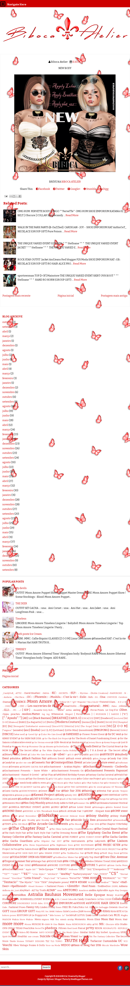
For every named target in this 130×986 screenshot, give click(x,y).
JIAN (81, 911)
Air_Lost (15, 890)
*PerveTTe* (75, 878)
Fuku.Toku (78, 907)
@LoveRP (54, 799)
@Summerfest (104, 820)
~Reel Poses (88, 886)
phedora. (51, 928)
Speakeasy (114, 932)
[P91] (115, 722)
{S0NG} (124, 730)
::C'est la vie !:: (70, 696)
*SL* (119, 878)
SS (15, 936)
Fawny (30, 907)
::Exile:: (83, 696)
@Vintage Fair (38, 861)
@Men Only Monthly (33, 802)
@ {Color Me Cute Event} (51, 734)
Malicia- (30, 919)
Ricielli (14, 932)
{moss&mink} (86, 730)
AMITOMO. (70, 890)
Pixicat (81, 928)
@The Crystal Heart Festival (111, 828)
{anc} (27, 730)
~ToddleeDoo (103, 886)
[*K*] (125, 714)
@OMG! (55, 807)
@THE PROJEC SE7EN (107, 844)
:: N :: (125, 693)
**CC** (6, 874)
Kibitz (106, 911)
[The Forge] (86, 726)
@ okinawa (48, 746)
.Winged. (69, 714)
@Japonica (8, 795)
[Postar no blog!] (14, 196)
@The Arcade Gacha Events (48, 824)
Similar (84, 932)
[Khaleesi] (13, 722)
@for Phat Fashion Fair (93, 783)
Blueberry (7, 899)
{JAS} (43, 730)
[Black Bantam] (42, 718)
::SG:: (96, 697)
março (6, 336)
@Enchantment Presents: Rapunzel (106, 770)
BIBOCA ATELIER (71, 181)
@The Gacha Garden (115, 836)
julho (5, 354)
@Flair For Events (16, 779)
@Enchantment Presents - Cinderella (105, 766)
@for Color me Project (89, 778)
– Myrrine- (83, 693)
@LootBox (23, 798)
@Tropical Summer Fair (16, 861)
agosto (6, 350)
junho (5, 359)
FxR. (87, 907)
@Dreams (14, 766)
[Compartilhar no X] (17, 196)
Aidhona (6, 890)
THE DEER (21, 603)
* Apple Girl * (30, 869)
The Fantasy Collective (104, 936)
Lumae (95, 915)
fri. (70, 907)
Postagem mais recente (16, 295)
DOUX (34, 903)
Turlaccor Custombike (103, 941)
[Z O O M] (120, 726)
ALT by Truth (39, 890)
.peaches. (15, 714)
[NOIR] (108, 722)
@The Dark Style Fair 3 (39, 833)
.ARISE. (85, 710)
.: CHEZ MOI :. (10, 706)
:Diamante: (8, 702)
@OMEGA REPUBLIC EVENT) (25, 807)
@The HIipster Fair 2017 (48, 841)
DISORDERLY (23, 903)
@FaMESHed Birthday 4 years (69, 774)
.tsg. (48, 714)
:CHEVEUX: (112, 697)
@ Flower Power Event (92, 734)
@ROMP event (119, 810)
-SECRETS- (63, 693)
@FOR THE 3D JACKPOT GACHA (24, 787)
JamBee (74, 911)
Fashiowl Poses (17, 907)
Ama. (59, 890)
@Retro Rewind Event (117, 807)
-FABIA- (46, 693)
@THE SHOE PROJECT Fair (108, 849)
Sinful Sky (94, 932)
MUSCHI (36, 924)
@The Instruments (74, 841)
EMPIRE (53, 903)
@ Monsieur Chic (35, 746)
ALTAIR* (51, 890)
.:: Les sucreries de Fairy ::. (43, 706)
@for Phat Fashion (72, 783)
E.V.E (46, 903)
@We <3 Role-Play (73, 861)
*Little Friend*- (32, 878)
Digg (105, 188)
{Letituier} (58, 730)
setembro (8, 326)
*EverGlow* (17, 878)
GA (96, 907)
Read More (72, 215)
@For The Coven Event (52, 787)
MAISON (6, 919)
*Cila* (95, 874)
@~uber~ (60, 754)
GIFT (5, 911)
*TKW (36, 882)
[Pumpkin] (123, 722)
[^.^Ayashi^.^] (12, 718)
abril (5, 331)
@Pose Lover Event (80, 807)
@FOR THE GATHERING (76, 787)
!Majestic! (82, 702)
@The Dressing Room (65, 833)
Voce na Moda (53, 945)
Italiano (58, 911)
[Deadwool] (107, 718)
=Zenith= (73, 886)
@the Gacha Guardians (17, 840)
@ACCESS (94, 754)
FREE (65, 907)
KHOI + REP (96, 911)
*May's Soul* (49, 878)
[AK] (25, 718)
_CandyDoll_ (8, 693)
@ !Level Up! (32, 734)
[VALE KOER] (99, 726)
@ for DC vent (113, 734)
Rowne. (34, 932)
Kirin (113, 911)
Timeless (21, 618)
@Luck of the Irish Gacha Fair (73, 799)
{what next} (19, 734)
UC (120, 941)
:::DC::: (29, 696)
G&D (91, 907)
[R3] (4, 726)
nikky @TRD (92, 924)
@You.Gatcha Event (12, 869)
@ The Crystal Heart (110, 746)
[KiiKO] (22, 722)
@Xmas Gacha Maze (117, 865)
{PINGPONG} (101, 730)
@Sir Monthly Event (46, 820)
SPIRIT (124, 932)
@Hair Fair (54, 791)
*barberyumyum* (82, 874)
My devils (21, 588)
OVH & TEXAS (15, 928)
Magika (124, 915)
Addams (123, 886)
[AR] (30, 718)
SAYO (42, 932)
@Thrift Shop (91, 853)
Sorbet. (104, 932)
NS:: (102, 924)
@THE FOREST (70, 837)
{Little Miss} (71, 730)
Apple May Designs (118, 890)
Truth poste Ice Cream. (29, 633)
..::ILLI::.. (6, 709)
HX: (43, 911)
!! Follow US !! (65, 702)
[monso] (86, 722)
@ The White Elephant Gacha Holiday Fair (60, 750)
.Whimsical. (57, 714)
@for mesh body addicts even (30, 783)
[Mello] (51, 722)
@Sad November (27, 816)
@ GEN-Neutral (60, 742)
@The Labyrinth (96, 841)
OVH (4, 928)
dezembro (8, 345)
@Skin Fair (63, 819)
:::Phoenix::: (40, 697)
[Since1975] (57, 726)
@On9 (64, 807)
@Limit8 (12, 799)
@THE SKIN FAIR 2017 (26, 853)
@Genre (43, 791)
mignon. (45, 919)
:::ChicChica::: (19, 697)
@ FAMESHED (71, 734)
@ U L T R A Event (92, 750)
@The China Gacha (58, 829)
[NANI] (101, 722)
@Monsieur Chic (81, 803)
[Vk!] (109, 726)
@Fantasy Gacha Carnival (100, 774)
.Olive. (123, 710)
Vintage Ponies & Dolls (32, 945)
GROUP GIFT (26, 911)
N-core (46, 924)
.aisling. (77, 710)
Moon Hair (107, 919)
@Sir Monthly (28, 820)
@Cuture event (106, 762)
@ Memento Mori (18, 746)
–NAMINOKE (115, 693)
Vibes (16, 945)
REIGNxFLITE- (110, 928)
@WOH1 (102, 865)
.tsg (43, 714)
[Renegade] (19, 726)
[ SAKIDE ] (115, 714)
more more (12, 923)
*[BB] (88, 869)
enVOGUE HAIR (97, 903)
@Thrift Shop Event (109, 853)
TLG (52, 941)
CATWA (100, 899)
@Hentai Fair (104, 791)
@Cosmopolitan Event (66, 762)
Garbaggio (103, 907)
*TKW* (44, 882)
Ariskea (6, 895)
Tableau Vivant (69, 936)
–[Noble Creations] (98, 693)
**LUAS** (15, 874)
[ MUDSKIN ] (101, 714)
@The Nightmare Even (61, 845)
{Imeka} (35, 730)
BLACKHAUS (121, 895)
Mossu (28, 924)
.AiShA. (68, 710)
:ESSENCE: (20, 701)
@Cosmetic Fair (41, 762)
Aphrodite (102, 890)
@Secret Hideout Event (72, 816)
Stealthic (22, 936)
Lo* (63, 915)
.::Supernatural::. (89, 706)
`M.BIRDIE (93, 882)
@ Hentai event (77, 742)
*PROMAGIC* (109, 878)
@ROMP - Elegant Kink (97, 811)
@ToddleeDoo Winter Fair (65, 857)
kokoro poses (9, 915)
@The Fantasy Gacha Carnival (43, 836)
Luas (88, 915)
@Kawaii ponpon (23, 795)
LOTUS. (81, 915)
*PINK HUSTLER (91, 878)
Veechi (7, 945)
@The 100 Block (20, 824)
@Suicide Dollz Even (83, 819)
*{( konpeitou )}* (101, 869)
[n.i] (93, 722)
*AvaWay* (65, 873)
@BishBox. (15, 758)
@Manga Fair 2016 (119, 799)
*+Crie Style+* (39, 874)
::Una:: (102, 696)
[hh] (126, 718)
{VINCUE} (7, 734)
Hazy (38, 911)
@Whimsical (39, 865)
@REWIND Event (12, 810)
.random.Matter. (31, 713)
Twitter (60, 188)
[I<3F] (5, 722)
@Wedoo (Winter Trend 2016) (100, 861)
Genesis (113, 907)
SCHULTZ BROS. (53, 932)
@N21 (93, 802)
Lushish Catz (106, 915)
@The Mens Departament (36, 845)
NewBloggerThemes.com (81, 979)
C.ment (63, 899)
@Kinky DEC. (71, 795)
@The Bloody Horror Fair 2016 (84, 824)
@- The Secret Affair (116, 750)
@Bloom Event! (56, 758)
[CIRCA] (85, 718)
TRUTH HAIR (76, 940)
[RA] (10, 726)
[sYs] (77, 726)
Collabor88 (120, 899)
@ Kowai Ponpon (110, 742)
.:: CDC (21, 706)
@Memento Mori (11, 803)
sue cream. (33, 936)
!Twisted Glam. (107, 702)
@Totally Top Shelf (89, 857)
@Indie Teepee (120, 791)
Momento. (80, 919)
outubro (7, 322)
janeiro (6, 340)
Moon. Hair (121, 919)
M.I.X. (117, 915)
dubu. (40, 903)
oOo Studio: (121, 924)
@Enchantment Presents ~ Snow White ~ (26, 770)
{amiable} (18, 730)
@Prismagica (98, 807)
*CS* (113, 873)
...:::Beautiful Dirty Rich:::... (43, 710)
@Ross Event (9, 816)
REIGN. (99, 928)
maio (5, 364)
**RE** (26, 874)
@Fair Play (47, 774)
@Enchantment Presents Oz (68, 770)
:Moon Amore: (39, 701)
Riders (22, 932)
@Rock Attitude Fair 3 (71, 811)
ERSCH (114, 903)
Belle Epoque (95, 895)
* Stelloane (72, 869)
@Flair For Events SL (37, 778)
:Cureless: (123, 697)
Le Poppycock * (40, 915)
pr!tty (90, 928)
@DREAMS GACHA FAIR (31, 767)
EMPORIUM (66, 903)
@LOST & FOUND (40, 798)
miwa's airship (67, 919)
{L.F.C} (49, 730)
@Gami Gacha (10, 791)
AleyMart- (25, 890)
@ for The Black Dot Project (55, 738)
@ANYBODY (107, 754)
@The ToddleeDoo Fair (72, 853)
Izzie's (66, 911)
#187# (73, 882)
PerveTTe (39, 928)
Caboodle (72, 899)
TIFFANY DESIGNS (34, 941)
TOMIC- (59, 941)
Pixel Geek (72, 928)
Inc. (47, 911)
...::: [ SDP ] (24, 709)
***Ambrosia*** (119, 869)
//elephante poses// (58, 882)
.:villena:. (123, 706)
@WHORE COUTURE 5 (84, 865)
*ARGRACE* (52, 874)
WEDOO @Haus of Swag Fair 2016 (81, 945)
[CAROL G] (74, 718)
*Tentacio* (10, 882)
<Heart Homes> (36, 886)
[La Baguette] (34, 722)
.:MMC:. (106, 705)
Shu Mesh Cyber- (70, 932)
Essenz (124, 903)
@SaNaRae (48, 815)
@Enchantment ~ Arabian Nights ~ (63, 766)
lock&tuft (71, 915)
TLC (47, 941)
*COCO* (103, 874)
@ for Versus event (41, 742)
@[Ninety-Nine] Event (14, 754)
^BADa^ (115, 882)
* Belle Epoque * (46, 869)
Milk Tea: (54, 919)
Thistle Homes (17, 941)
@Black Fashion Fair (34, 758)
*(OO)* (82, 869)
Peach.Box (28, 928)
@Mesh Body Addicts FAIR (59, 803)
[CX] (91, 718)
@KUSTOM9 (86, 795)
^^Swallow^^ (104, 882)
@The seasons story (53, 849)
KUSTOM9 (22, 915)
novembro (8, 392)
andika (92, 890)
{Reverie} (115, 730)
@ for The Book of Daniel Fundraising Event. (93, 738)
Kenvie (87, 911)
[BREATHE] (60, 718)
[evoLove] (119, 718)
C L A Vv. (56, 899)
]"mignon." (7, 730)
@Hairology (89, 790)
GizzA (13, 911)
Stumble (91, 188)
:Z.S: (55, 702)
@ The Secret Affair (27, 750)
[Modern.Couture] (68, 722)
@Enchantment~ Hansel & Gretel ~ (21, 774)
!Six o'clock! (93, 702)
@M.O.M (92, 798)
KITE (119, 911)
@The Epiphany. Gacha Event (99, 832)
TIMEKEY (21, 649)
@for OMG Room (54, 783)
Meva (38, 919)
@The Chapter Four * (28, 828)
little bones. (55, 915)
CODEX (107, 899)
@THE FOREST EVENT (90, 837)
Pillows (62, 928)
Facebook (44, 188)
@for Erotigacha (109, 779)
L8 (30, 915)
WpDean (50, 979)
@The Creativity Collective (81, 829)
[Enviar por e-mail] (11, 196)
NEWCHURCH (79, 924)
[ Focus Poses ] (83, 714)
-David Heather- (32, 693)
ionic (52, 911)
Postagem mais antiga (114, 295)
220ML (115, 886)
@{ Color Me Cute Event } (40, 754)
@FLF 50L (53, 779)
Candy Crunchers (86, 899)
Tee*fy (82, 936)
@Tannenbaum (120, 820)
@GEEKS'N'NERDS (28, 791)
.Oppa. (5, 714)
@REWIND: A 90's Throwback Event (40, 811)
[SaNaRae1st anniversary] (38, 726)
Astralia (35, 894)
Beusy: (110, 895)
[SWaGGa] (69, 726)
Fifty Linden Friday (45, 907)
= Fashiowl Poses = (55, 886)
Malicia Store (18, 919)
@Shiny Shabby (97, 816)
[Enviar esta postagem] (5, 196)
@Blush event (73, 758)
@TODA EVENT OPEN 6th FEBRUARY (31, 857)
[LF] (44, 722)
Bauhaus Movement (64, 894)
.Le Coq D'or (111, 710)
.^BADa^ (60, 710)
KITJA (125, 911)
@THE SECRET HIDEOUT (81, 849)
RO (27, 932)
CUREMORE (9, 903)
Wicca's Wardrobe (111, 945)
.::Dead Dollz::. (70, 706)
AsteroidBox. (18, 894)
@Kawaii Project (43, 795)
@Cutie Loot (90, 762)
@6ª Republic (81, 754)
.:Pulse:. (114, 706)
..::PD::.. (14, 710)
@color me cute (23, 762)
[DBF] (97, 718)
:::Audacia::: (7, 697)
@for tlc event (96, 787)
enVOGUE (79, 903)
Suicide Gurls (49, 936)
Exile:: (5, 907)
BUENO (47, 899)
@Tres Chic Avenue (114, 857)
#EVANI (82, 882)
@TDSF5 (6, 824)
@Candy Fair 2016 (117, 758)
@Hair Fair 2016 (71, 790)
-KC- (53, 693)
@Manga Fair (103, 799)
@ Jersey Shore (93, 742)
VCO (126, 941)
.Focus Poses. (97, 710)
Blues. (17, 899)
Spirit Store (7, 936)
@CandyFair (8, 762)
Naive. (61, 924)
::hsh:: (90, 697)
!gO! (74, 702)
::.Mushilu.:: (55, 696)
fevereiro (7, 378)
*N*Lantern (62, 878)
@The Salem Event (28, 849)
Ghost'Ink (123, 907)
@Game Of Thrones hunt (115, 787)
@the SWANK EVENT (49, 853)
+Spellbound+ (18, 886)
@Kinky (59, 794)
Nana (68, 924)
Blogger (81, 976)
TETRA (89, 936)
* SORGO (61, 869)
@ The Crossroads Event (85, 746)
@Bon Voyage (100, 758)
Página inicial (66, 295)
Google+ (75, 188)
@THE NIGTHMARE (84, 845)
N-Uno (54, 924)
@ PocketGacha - (62, 746)
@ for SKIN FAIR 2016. (30, 738)
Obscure (110, 924)
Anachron (83, 890)
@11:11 (71, 754)
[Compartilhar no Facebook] (20, 196)
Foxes (59, 907)
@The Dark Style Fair (14, 833)
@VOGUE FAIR (54, 861)
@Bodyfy (87, 758)
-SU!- (73, 693)
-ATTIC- (19, 693)
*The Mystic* (26, 882)
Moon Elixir (93, 919)
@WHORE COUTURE (58, 865)
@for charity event (67, 779)
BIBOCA (63, 976)
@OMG (46, 807)
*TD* (125, 878)
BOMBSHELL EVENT (31, 899)
